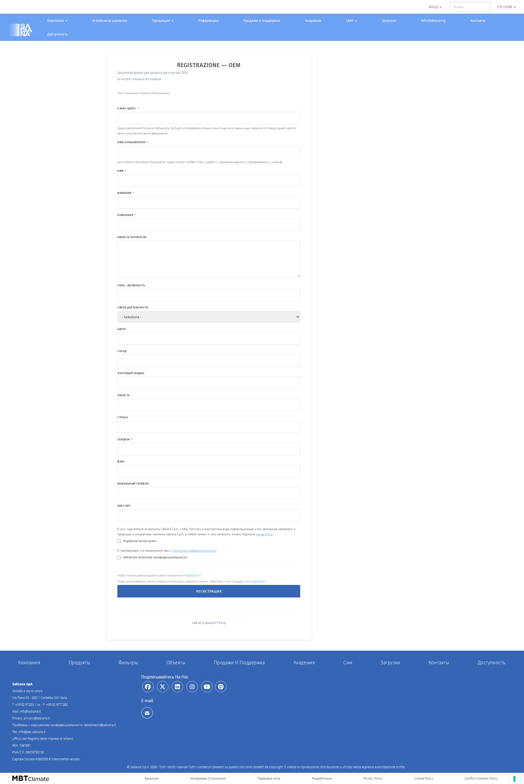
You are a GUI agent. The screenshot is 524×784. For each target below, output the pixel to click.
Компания (56, 20)
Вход (434, 6)
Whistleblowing (433, 20)
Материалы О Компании (208, 778)
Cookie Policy (424, 778)
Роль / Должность (131, 285)
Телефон (123, 439)
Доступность (57, 34)
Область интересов (132, 237)
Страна (122, 417)
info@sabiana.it (192, 575)
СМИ (350, 20)
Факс (121, 461)
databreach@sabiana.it (100, 724)
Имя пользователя (131, 142)
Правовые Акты (268, 778)
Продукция (161, 20)
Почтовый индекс (131, 373)
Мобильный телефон (133, 483)
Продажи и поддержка (261, 20)
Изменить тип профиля (146, 79)
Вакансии (152, 778)
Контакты (478, 20)
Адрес (121, 329)
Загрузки (389, 20)
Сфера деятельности (132, 307)
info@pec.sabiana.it (32, 731)
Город (122, 351)
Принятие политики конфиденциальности (155, 557)
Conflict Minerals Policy (481, 778)
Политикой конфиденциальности (194, 550)
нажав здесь (264, 534)
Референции (208, 20)
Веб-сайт (123, 505)
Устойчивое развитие (109, 20)
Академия (313, 20)
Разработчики (322, 778)
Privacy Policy (373, 778)
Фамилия (124, 193)
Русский (505, 6)
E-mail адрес (126, 108)
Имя (120, 171)
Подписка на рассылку (139, 541)
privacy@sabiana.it (255, 581)
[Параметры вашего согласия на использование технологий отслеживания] (514, 779)
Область (123, 395)
